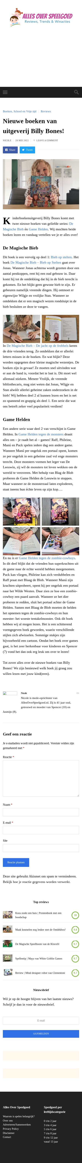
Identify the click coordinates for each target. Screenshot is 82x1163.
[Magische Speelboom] (7, 944)
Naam (7, 804)
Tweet (29, 149)
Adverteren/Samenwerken (17, 1124)
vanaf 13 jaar (51, 1141)
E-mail (8, 822)
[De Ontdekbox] (7, 929)
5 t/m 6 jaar (50, 1129)
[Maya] (7, 959)
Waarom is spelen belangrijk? (19, 1116)
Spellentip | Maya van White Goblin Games (38, 958)
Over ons (8, 1120)
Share (11, 149)
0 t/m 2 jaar (50, 1121)
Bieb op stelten (61, 257)
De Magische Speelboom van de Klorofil (37, 944)
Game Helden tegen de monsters (41, 434)
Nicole (7, 140)
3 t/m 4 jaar (50, 1125)
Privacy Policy (11, 1128)
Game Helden (38, 229)
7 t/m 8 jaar (50, 1133)
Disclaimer (8, 1133)
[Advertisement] (41, 61)
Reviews (46, 111)
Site (5, 840)
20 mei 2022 (22, 140)
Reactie (8, 757)
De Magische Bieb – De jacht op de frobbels (37, 346)
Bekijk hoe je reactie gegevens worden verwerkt (36, 882)
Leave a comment (47, 140)
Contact (7, 1137)
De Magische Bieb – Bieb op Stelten (35, 262)
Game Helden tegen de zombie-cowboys (47, 558)
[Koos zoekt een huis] (7, 915)
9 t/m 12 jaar (51, 1137)
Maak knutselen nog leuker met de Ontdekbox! (40, 929)
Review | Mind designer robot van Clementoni (40, 973)
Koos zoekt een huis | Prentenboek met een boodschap (38, 915)
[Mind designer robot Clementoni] (7, 973)
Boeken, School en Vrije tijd (19, 111)
